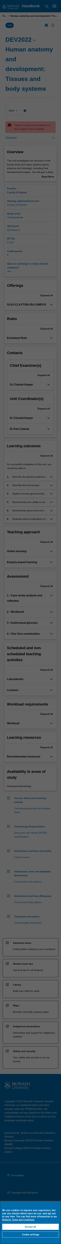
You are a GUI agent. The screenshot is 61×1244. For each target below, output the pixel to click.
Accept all (30, 1226)
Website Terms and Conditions (18, 1219)
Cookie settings (30, 1234)
